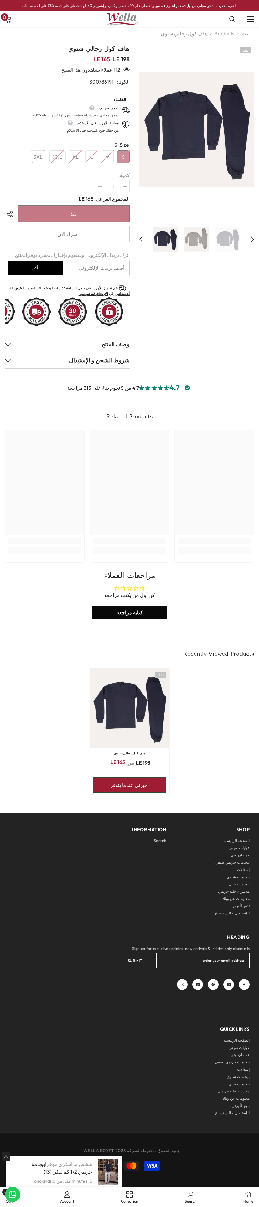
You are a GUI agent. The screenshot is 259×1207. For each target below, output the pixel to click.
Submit (135, 960)
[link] (214, 541)
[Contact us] (12, 1194)
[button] (141, 239)
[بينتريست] (213, 984)
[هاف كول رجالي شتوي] (129, 708)
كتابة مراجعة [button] (130, 612)
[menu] (250, 19)
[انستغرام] (228, 984)
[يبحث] (232, 19)
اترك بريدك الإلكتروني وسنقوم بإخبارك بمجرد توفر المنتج (72, 255)
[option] (196, 129)
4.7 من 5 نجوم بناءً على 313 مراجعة (103, 388)
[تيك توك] (197, 984)
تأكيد (35, 267)
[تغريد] (182, 984)
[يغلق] (6, 1156)
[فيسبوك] (244, 984)
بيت (246, 33)
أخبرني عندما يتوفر (129, 785)
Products (224, 33)
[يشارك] (11, 214)
